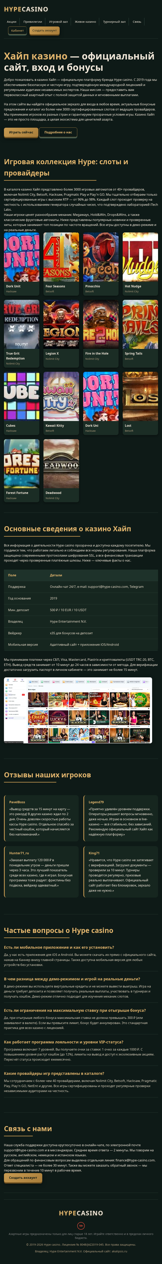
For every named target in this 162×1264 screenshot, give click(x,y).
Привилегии (33, 22)
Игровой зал (58, 22)
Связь (137, 22)
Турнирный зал (114, 22)
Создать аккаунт (44, 30)
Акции (11, 22)
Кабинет (17, 30)
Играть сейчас (21, 132)
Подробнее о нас (58, 132)
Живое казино (85, 22)
